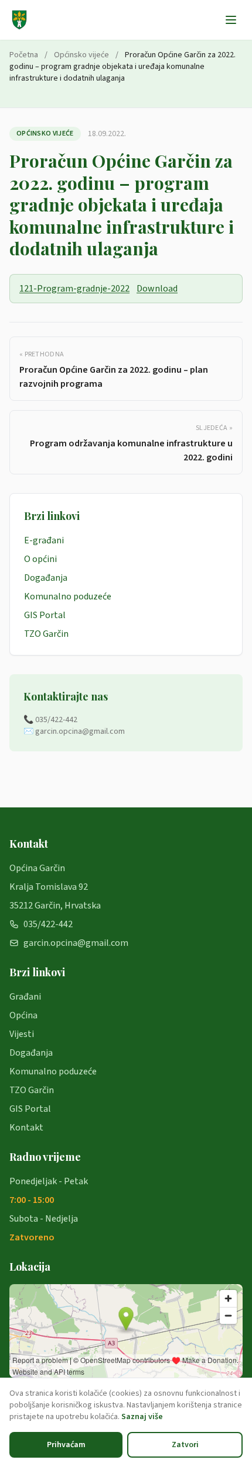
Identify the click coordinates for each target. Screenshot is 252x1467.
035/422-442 (48, 924)
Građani (25, 996)
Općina (23, 1015)
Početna (23, 55)
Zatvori (185, 1445)
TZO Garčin (46, 633)
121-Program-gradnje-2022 (74, 288)
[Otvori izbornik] (231, 20)
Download (157, 288)
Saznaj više (142, 1417)
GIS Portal (45, 615)
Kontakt (26, 1127)
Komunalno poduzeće (67, 596)
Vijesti (21, 1034)
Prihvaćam (66, 1445)
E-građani (44, 540)
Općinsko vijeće (81, 55)
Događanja (45, 577)
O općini (40, 559)
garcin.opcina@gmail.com (75, 943)
